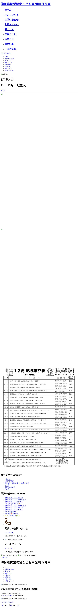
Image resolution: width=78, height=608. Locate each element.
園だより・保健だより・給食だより (17, 483)
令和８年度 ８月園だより (14, 509)
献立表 (3, 90)
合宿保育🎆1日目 (10, 511)
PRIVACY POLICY (7, 602)
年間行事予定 (9, 481)
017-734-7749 (7, 595)
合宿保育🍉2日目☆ (11, 513)
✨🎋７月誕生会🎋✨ (12, 515)
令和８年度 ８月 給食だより (15, 506)
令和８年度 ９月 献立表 (14, 498)
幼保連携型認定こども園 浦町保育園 (26, 4)
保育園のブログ (10, 487)
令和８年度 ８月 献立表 (14, 507)
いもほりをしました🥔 (12, 504)
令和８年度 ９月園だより (14, 502)
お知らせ (8, 479)
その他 (7, 489)
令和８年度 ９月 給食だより (15, 500)
